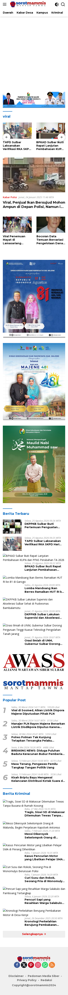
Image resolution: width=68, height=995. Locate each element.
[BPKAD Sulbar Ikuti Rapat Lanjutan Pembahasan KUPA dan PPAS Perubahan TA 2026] (17, 130)
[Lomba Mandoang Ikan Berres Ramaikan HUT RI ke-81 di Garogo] (50, 130)
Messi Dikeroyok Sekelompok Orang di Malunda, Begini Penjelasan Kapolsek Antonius (44, 835)
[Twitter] (24, 965)
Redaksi (46, 980)
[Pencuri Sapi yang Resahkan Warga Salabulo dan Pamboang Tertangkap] (34, 891)
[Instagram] (38, 965)
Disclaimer (16, 976)
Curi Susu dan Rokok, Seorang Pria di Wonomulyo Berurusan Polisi (44, 879)
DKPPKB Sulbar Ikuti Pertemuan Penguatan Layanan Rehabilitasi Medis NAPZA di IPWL (44, 525)
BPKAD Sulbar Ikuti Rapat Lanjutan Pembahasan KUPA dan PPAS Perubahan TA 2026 (17, 146)
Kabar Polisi (10, 197)
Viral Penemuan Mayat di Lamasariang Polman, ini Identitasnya (14, 240)
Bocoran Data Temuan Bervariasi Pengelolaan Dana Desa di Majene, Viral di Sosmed (49, 240)
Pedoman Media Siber (43, 976)
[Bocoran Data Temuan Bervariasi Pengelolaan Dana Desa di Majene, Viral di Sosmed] (50, 225)
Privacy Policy (26, 980)
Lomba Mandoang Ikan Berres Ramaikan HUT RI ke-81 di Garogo (49, 146)
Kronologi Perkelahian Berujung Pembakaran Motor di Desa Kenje (41, 923)
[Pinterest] (31, 965)
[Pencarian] (63, 4)
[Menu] (5, 4)
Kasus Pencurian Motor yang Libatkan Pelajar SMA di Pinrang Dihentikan (44, 857)
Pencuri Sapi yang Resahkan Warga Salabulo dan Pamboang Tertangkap (44, 901)
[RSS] (52, 965)
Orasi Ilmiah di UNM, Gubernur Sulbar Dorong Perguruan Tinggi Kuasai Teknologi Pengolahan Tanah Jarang (42, 642)
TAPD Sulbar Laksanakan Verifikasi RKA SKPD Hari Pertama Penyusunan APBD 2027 (45, 542)
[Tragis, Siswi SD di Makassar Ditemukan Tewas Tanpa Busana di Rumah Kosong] (34, 803)
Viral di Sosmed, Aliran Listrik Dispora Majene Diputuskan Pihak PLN (37, 712)
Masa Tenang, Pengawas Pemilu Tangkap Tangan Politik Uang (34, 765)
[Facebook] (17, 965)
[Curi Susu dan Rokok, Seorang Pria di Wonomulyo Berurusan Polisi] (34, 869)
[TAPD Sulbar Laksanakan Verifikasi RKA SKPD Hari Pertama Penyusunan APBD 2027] (12, 544)
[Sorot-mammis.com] (28, 4)
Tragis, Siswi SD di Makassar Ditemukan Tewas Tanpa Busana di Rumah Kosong (45, 813)
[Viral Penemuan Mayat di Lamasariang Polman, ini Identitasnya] (17, 225)
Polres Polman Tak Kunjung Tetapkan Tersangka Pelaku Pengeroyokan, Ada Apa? (31, 739)
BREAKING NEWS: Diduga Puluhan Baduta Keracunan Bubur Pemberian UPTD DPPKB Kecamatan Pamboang (37, 752)
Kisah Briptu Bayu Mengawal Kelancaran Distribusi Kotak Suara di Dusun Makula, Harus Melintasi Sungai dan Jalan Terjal (37, 779)
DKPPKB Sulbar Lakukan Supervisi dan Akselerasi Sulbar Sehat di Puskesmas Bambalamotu (44, 616)
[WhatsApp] (45, 965)
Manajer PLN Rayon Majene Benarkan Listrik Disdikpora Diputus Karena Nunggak (38, 725)
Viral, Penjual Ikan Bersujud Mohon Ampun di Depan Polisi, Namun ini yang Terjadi (34, 206)
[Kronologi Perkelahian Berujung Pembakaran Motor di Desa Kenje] (34, 913)
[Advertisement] (34, 52)
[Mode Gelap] (57, 4)
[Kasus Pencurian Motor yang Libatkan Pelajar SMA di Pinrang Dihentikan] (34, 847)
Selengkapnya (32, 934)
